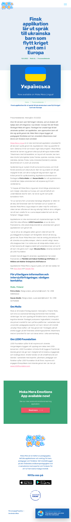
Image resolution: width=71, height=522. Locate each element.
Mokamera (7, 5)
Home (27, 102)
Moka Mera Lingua (17, 143)
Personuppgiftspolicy (16, 511)
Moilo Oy (32, 58)
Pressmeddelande (44, 58)
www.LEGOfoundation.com (20, 366)
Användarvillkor (14, 513)
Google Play (29, 269)
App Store (18, 269)
